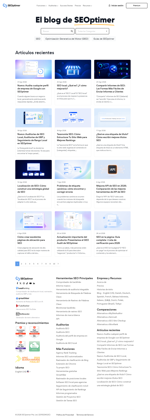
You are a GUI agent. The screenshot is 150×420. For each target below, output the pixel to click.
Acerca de (101, 282)
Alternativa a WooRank (107, 324)
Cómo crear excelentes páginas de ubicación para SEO (31, 240)
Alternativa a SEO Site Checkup (111, 320)
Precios (78, 5)
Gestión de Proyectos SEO (68, 397)
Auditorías (52, 5)
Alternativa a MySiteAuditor (109, 313)
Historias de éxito (105, 289)
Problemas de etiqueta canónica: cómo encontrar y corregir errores (71, 188)
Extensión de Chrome (66, 363)
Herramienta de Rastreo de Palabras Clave (72, 302)
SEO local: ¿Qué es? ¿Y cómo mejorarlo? (72, 87)
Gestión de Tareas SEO (66, 400)
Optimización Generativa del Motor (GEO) (66, 38)
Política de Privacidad (65, 415)
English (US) (108, 293)
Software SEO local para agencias (71, 382)
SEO (38, 38)
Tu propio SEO (62, 367)
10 (54, 264)
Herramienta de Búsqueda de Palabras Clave (73, 295)
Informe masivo (63, 285)
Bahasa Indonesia (120, 296)
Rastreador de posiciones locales (71, 378)
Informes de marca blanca (68, 315)
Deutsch (126, 293)
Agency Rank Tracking (66, 352)
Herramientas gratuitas (66, 371)
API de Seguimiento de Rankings (71, 389)
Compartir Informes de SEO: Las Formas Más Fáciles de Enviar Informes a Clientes (110, 88)
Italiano (100, 300)
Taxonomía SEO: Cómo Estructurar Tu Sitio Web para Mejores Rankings (72, 137)
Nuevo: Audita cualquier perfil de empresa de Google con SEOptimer (33, 88)
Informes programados (66, 393)
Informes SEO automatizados (69, 356)
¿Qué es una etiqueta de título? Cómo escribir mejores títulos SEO (112, 137)
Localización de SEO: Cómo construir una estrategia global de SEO (33, 188)
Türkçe (118, 303)
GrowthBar (61, 374)
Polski (120, 300)
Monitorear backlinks (65, 307)
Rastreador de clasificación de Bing (72, 360)
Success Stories (66, 5)
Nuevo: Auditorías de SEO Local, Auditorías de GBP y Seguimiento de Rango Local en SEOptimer (32, 139)
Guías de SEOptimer (103, 38)
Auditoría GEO (62, 332)
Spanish (100, 296)
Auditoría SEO (62, 328)
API (57, 318)
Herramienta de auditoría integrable (72, 289)
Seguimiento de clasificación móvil (72, 386)
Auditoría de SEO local (66, 343)
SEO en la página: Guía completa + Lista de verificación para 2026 (108, 240)
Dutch (114, 300)
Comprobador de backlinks (68, 282)
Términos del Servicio (85, 415)
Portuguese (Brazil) (105, 303)
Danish (118, 293)
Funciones (41, 5)
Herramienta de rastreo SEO (69, 311)
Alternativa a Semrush (107, 317)
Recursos (86, 5)
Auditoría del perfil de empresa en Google (71, 337)
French (108, 296)
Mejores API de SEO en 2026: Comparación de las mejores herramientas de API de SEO (111, 188)
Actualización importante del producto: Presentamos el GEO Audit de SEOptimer (73, 240)
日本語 (107, 300)
